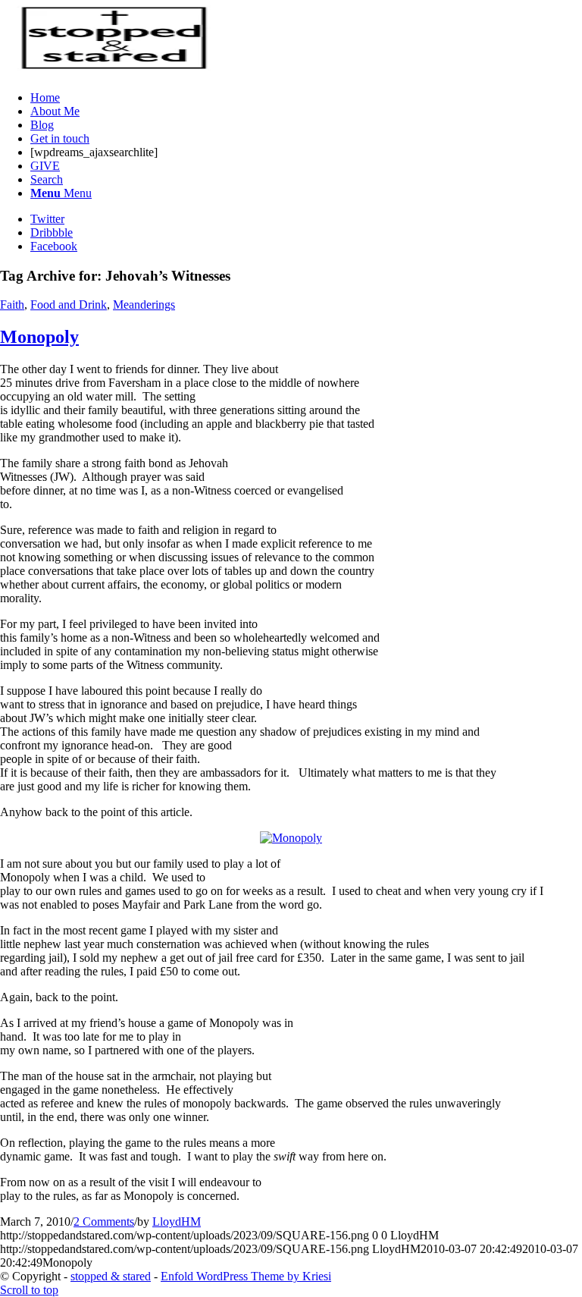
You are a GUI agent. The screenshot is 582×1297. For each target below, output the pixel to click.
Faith (12, 304)
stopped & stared (110, 1276)
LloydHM (176, 1221)
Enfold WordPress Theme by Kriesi (246, 1276)
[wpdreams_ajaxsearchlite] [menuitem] (94, 152)
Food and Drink (68, 304)
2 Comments (104, 1221)
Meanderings (144, 304)
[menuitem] (306, 98)
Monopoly (39, 337)
